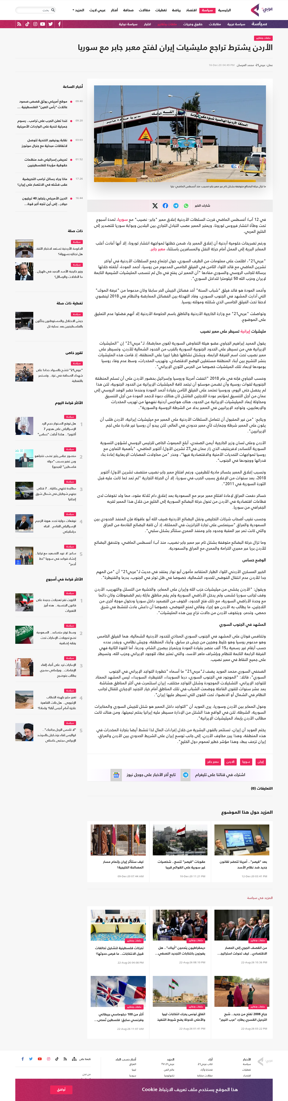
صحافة (128, 10)
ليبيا (134, 1070)
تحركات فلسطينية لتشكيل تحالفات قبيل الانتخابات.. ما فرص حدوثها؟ (119, 950)
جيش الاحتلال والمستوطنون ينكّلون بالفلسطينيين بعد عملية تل (59, 324)
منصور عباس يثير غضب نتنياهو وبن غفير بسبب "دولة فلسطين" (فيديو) (55, 461)
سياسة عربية (236, 24)
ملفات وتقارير (167, 24)
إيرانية (245, 331)
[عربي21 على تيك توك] (27, 24)
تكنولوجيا (169, 1076)
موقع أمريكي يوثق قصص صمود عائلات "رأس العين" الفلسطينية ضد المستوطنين (41, 105)
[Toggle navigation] (53, 10)
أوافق (61, 1089)
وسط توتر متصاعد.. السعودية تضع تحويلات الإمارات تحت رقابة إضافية (56, 638)
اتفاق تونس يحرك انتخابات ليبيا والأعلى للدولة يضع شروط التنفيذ (181, 1016)
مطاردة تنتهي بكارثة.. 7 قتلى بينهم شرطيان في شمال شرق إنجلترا (56, 494)
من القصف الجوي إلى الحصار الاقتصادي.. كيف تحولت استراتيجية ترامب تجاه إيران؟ (242, 951)
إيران (261, 761)
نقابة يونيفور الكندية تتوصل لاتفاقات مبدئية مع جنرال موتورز (44, 143)
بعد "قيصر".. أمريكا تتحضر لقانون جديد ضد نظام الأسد (243, 864)
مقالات (144, 10)
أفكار (114, 10)
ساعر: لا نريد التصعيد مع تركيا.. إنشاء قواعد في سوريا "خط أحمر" (55, 559)
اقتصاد (191, 10)
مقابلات (215, 24)
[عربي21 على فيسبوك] (59, 24)
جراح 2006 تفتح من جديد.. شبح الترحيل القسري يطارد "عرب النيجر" (243, 1016)
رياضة (176, 10)
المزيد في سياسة (260, 897)
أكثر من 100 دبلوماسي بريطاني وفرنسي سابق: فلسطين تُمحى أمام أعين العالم (121, 1018)
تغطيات (161, 10)
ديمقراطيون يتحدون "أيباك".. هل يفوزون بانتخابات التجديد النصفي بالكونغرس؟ (181, 951)
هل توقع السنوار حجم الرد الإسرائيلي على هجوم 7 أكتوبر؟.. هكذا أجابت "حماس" (57, 429)
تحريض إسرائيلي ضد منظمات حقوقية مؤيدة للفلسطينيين (46, 162)
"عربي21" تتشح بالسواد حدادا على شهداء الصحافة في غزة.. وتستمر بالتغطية (59, 376)
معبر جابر (158, 249)
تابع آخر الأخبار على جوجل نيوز (151, 775)
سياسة (207, 10)
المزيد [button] (79, 10)
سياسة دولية (128, 24)
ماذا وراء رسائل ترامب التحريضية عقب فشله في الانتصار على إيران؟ (42, 181)
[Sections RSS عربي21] (74, 1059)
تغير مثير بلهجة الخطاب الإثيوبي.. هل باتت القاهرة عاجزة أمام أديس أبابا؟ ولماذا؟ (57, 703)
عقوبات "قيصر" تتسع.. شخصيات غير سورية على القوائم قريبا (181, 864)
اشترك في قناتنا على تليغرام (220, 775)
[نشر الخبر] (155, 206)
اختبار (147, 24)
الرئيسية (223, 10)
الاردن (230, 761)
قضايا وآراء (206, 1070)
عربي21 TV (167, 1064)
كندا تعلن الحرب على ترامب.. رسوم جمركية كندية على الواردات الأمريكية (42, 123)
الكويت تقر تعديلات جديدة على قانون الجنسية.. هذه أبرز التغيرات (56, 605)
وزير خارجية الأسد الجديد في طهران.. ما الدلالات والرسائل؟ (59, 274)
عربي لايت (98, 10)
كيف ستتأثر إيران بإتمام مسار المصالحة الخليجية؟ (123, 864)
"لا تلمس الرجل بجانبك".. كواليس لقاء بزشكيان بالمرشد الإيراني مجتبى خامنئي (56, 735)
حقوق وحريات (192, 24)
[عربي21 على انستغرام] (35, 24)
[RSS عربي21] (19, 24)
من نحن (87, 1074)
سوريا (123, 220)
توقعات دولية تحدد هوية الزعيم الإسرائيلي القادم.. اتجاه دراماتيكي (55, 526)
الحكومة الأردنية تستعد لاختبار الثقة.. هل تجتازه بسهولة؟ (58, 251)
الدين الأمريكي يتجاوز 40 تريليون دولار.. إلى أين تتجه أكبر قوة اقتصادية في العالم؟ (44, 202)
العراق (132, 1064)
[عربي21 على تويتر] (50, 24)
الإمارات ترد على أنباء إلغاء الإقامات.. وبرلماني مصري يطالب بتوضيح (58, 670)
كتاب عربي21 (205, 1064)
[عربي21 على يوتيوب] (42, 24)
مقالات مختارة (205, 1076)
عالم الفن (169, 1070)
